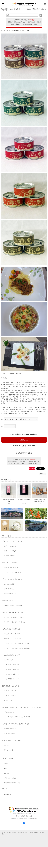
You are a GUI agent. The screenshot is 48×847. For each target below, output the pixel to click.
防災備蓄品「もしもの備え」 (12, 686)
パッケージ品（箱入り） (11, 567)
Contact (6, 773)
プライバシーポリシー (11, 778)
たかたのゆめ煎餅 (9, 584)
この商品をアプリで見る (24, 453)
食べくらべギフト (9, 660)
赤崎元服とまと (7, 600)
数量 (2, 426)
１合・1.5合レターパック (11, 679)
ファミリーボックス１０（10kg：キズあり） (17, 648)
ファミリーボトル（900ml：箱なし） (15, 622)
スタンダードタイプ (10, 691)
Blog (5, 768)
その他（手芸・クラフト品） (12, 740)
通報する (42, 473)
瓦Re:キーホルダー (9, 733)
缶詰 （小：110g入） (10, 551)
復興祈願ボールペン (10, 728)
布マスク (6, 745)
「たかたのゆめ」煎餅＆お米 (12, 579)
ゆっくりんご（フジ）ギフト (12, 638)
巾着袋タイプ (8, 700)
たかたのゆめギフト (10, 593)
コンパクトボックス (10, 695)
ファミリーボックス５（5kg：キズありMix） (17, 643)
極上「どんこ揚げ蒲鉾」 (10, 563)
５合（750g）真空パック (11, 674)
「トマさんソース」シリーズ (12, 541)
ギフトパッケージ (9, 555)
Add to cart (24, 440)
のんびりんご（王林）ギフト (12, 634)
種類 (2, 419)
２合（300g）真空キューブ (12, 664)
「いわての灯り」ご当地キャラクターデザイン (17, 717)
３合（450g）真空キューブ (12, 669)
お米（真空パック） (10, 589)
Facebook (7, 794)
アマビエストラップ (10, 750)
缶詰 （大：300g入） (11, 546)
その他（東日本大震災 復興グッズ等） (16, 724)
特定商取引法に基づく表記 (12, 783)
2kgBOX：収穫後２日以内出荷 (13, 605)
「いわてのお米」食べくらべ (12, 655)
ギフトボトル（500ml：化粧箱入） (14, 617)
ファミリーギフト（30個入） (12, 572)
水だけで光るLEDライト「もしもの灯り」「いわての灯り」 (22, 707)
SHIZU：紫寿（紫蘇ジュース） (13, 612)
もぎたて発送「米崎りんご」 (12, 629)
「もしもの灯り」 (9, 712)
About (6, 764)
